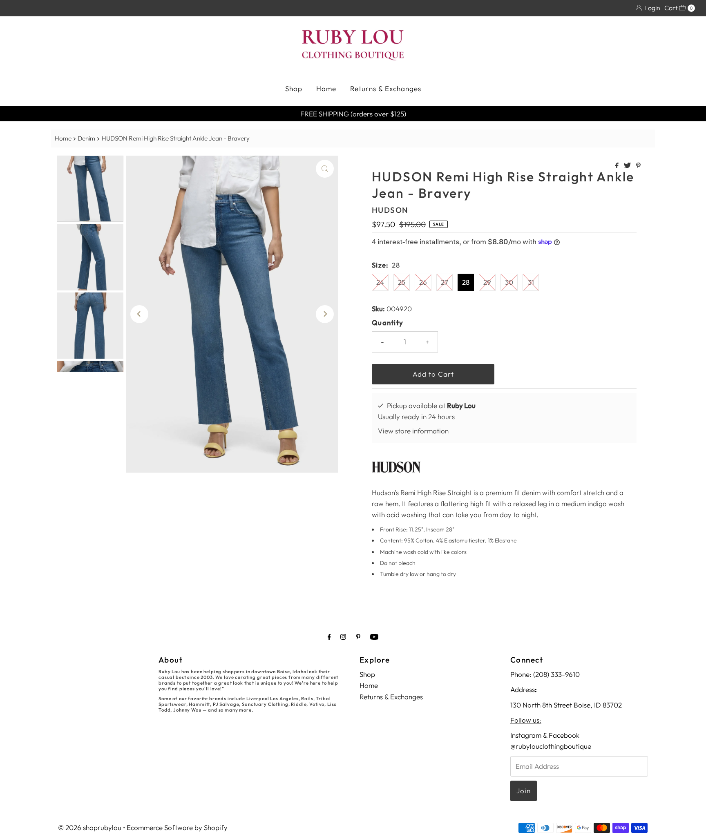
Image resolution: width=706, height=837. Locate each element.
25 (401, 282)
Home (326, 88)
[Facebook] (329, 636)
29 (487, 282)
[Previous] (139, 314)
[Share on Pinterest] (638, 166)
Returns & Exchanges (385, 88)
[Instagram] (343, 636)
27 (444, 282)
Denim (86, 138)
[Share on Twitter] (628, 166)
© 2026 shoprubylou (89, 827)
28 (465, 282)
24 (380, 282)
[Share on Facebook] (617, 166)
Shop (293, 88)
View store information (413, 430)
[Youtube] (374, 636)
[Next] (325, 314)
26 (423, 282)
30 (509, 282)
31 (531, 282)
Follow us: (525, 720)
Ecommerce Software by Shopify (177, 827)
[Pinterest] (358, 636)
